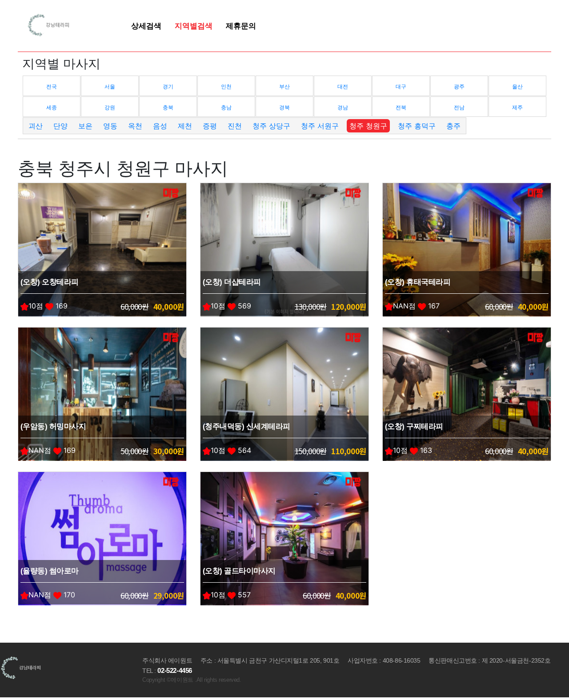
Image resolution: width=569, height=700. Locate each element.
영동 (110, 125)
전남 (459, 107)
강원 (109, 107)
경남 (342, 107)
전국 (51, 86)
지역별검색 (193, 25)
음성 (160, 125)
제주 (517, 107)
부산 (284, 86)
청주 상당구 (271, 125)
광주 (459, 86)
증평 (210, 125)
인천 (226, 86)
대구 (401, 86)
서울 (109, 86)
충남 (226, 107)
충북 (168, 107)
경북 (284, 107)
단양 (60, 125)
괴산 (35, 125)
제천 (185, 125)
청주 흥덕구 (417, 125)
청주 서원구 (320, 125)
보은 (85, 125)
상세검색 (146, 25)
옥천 (135, 125)
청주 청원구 (368, 125)
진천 (235, 125)
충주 (453, 125)
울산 (517, 86)
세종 (51, 107)
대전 (342, 86)
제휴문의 (241, 25)
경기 (168, 86)
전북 (401, 107)
